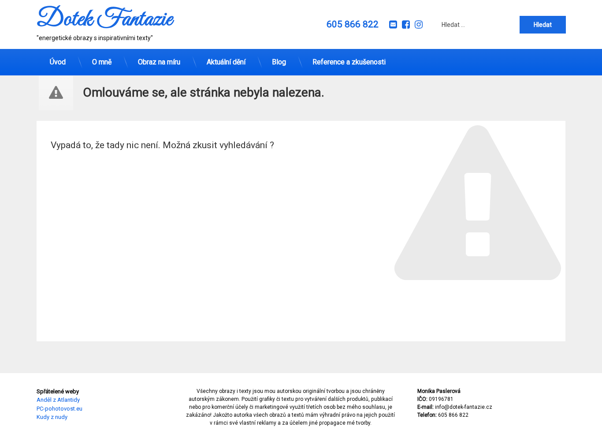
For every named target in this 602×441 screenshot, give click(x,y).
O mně (101, 62)
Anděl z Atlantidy (58, 400)
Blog (279, 62)
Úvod (58, 62)
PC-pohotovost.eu (59, 408)
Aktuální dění (226, 62)
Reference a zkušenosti (349, 62)
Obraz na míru (159, 62)
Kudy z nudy (52, 417)
